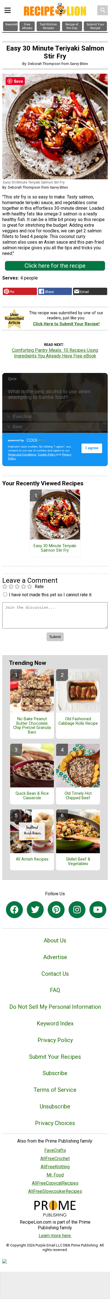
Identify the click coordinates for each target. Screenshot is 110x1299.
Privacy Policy (55, 1040)
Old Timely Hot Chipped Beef (78, 795)
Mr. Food (55, 1175)
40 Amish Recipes (32, 859)
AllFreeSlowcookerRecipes (55, 1191)
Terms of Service (55, 1089)
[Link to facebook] (14, 909)
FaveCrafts (55, 1150)
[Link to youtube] (97, 909)
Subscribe (55, 1073)
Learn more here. (55, 1235)
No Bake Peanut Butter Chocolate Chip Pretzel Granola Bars (32, 726)
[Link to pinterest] (56, 909)
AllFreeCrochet (55, 1158)
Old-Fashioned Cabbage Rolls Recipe (78, 721)
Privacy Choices (55, 1123)
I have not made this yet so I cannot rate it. (50, 594)
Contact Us (55, 973)
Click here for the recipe (55, 265)
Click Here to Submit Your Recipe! (66, 324)
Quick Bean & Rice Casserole (32, 795)
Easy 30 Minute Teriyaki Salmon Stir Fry (55, 548)
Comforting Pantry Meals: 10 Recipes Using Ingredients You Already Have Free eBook (55, 353)
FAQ (55, 990)
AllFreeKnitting (55, 1166)
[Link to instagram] (77, 909)
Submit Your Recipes (55, 1056)
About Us (55, 940)
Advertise (55, 957)
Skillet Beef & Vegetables (78, 861)
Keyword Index (55, 1023)
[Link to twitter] (35, 909)
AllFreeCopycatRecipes (55, 1183)
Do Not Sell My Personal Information (55, 1006)
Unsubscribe (55, 1106)
